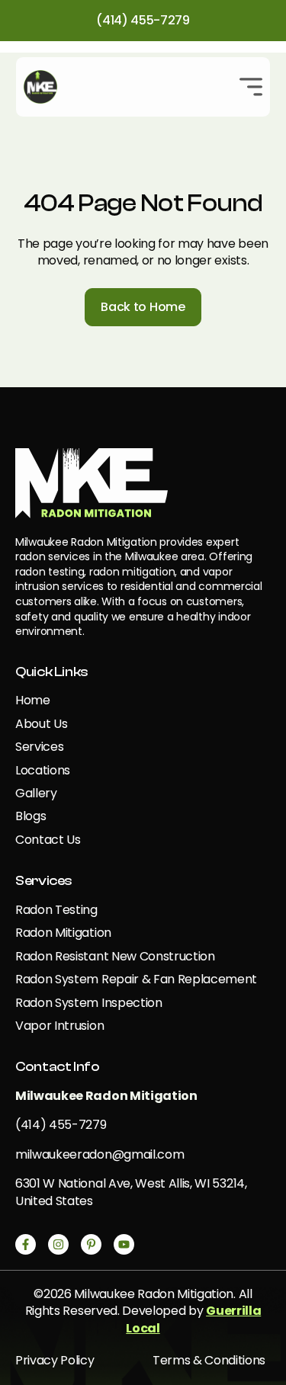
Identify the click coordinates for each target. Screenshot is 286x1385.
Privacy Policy (55, 1360)
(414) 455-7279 (143, 20)
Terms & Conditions (209, 1360)
